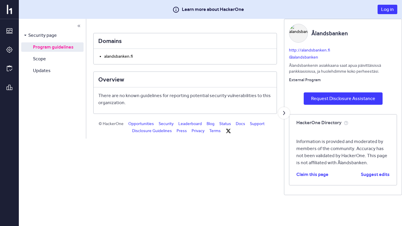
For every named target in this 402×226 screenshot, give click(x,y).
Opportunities (141, 123)
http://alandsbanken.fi (309, 50)
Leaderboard (190, 123)
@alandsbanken (303, 57)
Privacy (198, 130)
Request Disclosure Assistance (343, 98)
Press (182, 130)
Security (166, 123)
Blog (211, 123)
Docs (240, 123)
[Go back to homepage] (9, 9)
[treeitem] (52, 35)
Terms (215, 130)
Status (225, 123)
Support (257, 123)
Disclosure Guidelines (152, 130)
